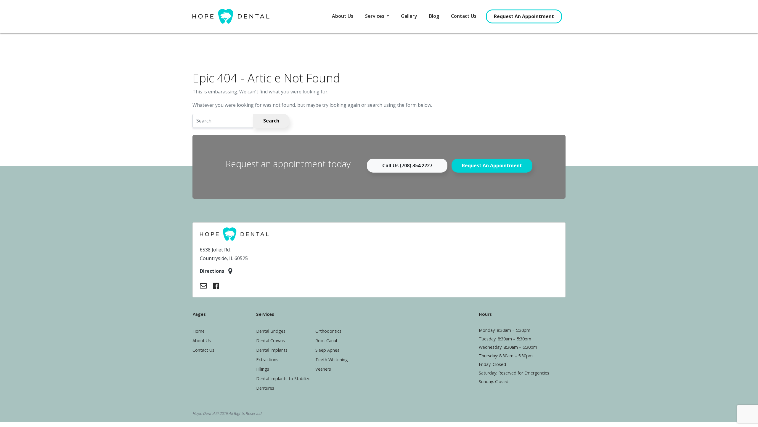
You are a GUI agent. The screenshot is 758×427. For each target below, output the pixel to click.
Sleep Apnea (327, 350)
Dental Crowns (270, 340)
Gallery (409, 16)
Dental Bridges (270, 331)
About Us (342, 16)
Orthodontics (328, 331)
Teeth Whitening (331, 359)
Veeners (323, 369)
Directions (212, 271)
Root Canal (326, 340)
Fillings (262, 369)
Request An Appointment (524, 16)
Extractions (267, 359)
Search (271, 120)
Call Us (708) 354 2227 (407, 165)
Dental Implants (272, 350)
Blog (434, 16)
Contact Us (463, 16)
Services (375, 16)
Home (198, 331)
